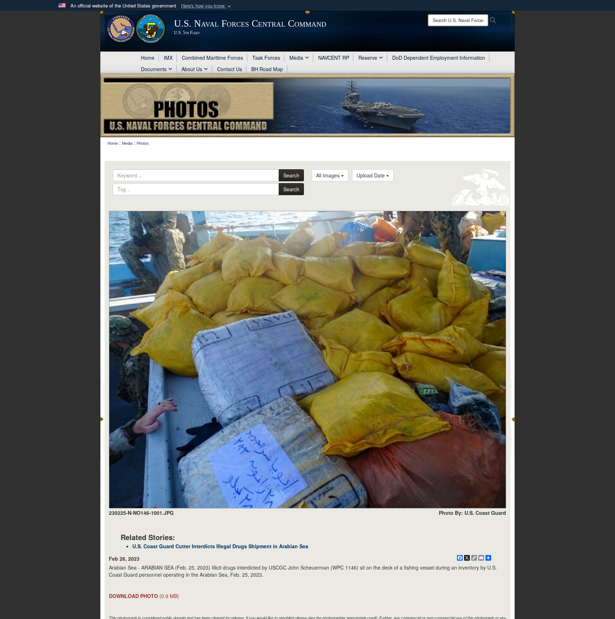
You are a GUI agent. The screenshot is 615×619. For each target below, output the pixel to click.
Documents (154, 69)
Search (291, 175)
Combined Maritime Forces (212, 57)
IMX (168, 57)
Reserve (367, 57)
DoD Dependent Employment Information (438, 57)
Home (147, 57)
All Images (328, 175)
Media (296, 57)
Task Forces (266, 57)
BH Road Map (267, 69)
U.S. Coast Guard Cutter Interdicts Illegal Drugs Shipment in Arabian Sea (220, 546)
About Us (192, 69)
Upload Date (371, 175)
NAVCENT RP (333, 57)
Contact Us (229, 69)
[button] (206, 6)
